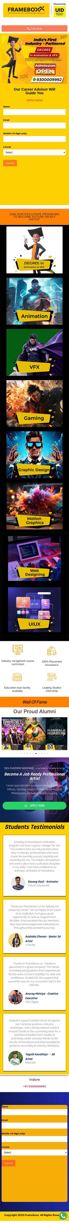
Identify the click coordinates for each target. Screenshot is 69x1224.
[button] (34, 217)
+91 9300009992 (34, 1086)
